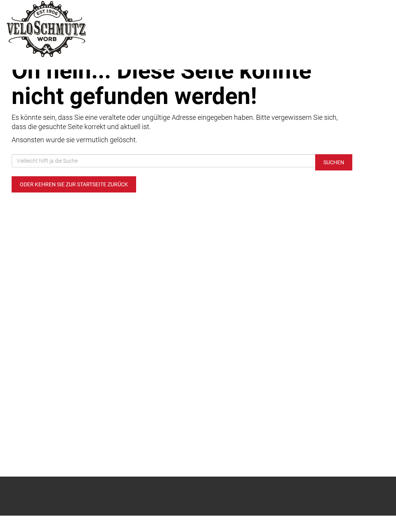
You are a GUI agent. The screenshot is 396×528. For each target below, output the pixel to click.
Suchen (333, 162)
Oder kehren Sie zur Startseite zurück (74, 184)
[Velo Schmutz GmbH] (82, 29)
